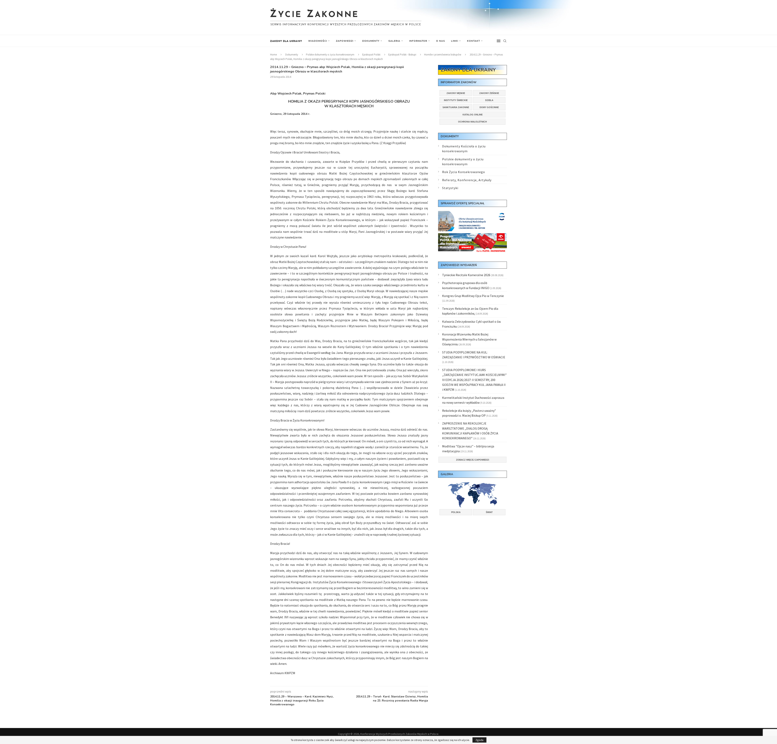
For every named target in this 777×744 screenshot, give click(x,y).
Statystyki (450, 188)
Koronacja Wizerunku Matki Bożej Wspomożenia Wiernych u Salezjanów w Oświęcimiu (469, 339)
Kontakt (473, 41)
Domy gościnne (489, 107)
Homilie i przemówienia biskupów (442, 54)
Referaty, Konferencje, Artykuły (466, 180)
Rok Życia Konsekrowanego (463, 172)
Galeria (394, 41)
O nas (440, 41)
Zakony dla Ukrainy (286, 41)
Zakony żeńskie (489, 93)
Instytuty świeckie (456, 100)
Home (273, 54)
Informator (418, 41)
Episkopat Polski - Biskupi (402, 54)
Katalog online (473, 114)
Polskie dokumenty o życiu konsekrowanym (330, 54)
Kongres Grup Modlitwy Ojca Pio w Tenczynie (473, 296)
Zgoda (479, 740)
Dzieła (489, 100)
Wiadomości (317, 41)
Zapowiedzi (344, 41)
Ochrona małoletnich (472, 121)
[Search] (505, 41)
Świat (489, 512)
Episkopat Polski (371, 54)
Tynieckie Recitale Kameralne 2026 (466, 275)
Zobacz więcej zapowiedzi (472, 460)
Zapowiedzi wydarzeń (459, 265)
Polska (456, 512)
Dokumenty (370, 41)
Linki (454, 41)
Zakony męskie (456, 93)
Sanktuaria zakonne (456, 107)
